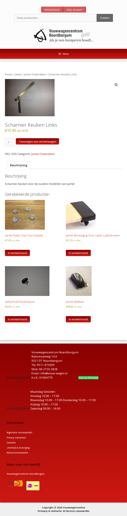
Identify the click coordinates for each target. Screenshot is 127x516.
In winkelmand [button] (17, 253)
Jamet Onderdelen (35, 74)
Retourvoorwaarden (17, 452)
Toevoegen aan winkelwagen (37, 141)
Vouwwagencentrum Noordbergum (25, 473)
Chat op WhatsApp (88, 377)
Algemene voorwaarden (19, 432)
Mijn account (74, 9)
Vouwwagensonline (74, 507)
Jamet (18, 74)
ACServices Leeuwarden (76, 511)
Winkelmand (51, 9)
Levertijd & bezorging (18, 447)
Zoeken (104, 18)
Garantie (11, 442)
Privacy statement (16, 437)
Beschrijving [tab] (18, 165)
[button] (116, 85)
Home (8, 74)
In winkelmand (17, 319)
